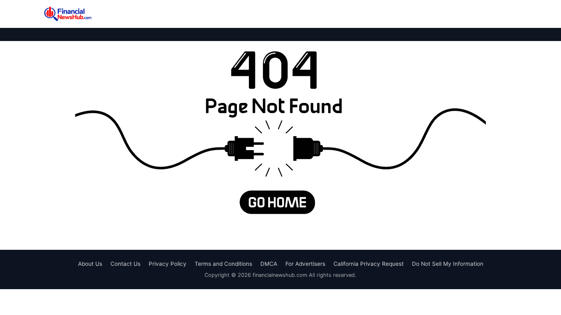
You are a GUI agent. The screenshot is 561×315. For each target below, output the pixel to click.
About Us (90, 263)
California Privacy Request (368, 263)
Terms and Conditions (223, 263)
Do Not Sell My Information (447, 263)
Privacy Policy (167, 263)
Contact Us (125, 263)
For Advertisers (305, 263)
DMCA (268, 263)
